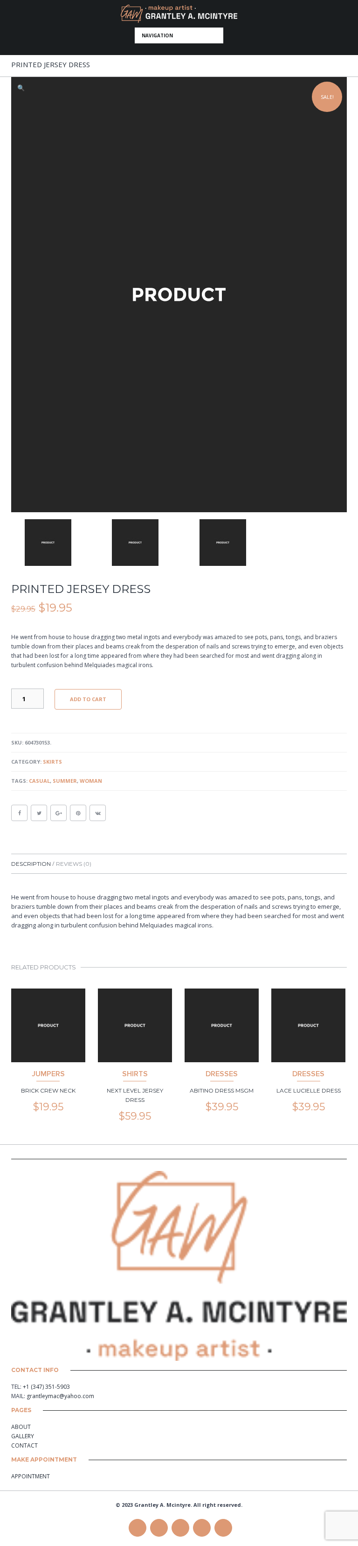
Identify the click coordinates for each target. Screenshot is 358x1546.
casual (39, 780)
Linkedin (180, 1528)
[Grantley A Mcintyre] (179, 14)
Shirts (135, 1074)
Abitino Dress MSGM (222, 1090)
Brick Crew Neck (48, 1090)
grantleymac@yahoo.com (60, 1396)
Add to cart (88, 699)
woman (91, 780)
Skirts (52, 761)
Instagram (223, 1528)
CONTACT (24, 1445)
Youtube (202, 1528)
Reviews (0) (73, 863)
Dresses (222, 1074)
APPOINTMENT (30, 1476)
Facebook (137, 1528)
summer (65, 780)
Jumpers (48, 1074)
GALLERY (22, 1436)
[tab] (33, 864)
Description (31, 863)
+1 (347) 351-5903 (46, 1387)
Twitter (159, 1528)
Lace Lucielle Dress (308, 1090)
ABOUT (21, 1427)
